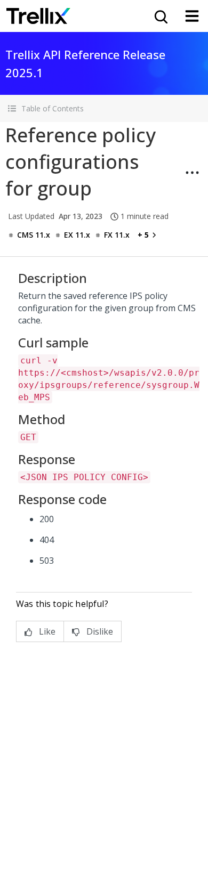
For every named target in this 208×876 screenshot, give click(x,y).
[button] (104, 108)
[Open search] (160, 16)
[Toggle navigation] (192, 16)
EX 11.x (77, 235)
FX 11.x (117, 235)
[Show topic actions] (192, 172)
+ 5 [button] (143, 235)
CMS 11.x (33, 235)
